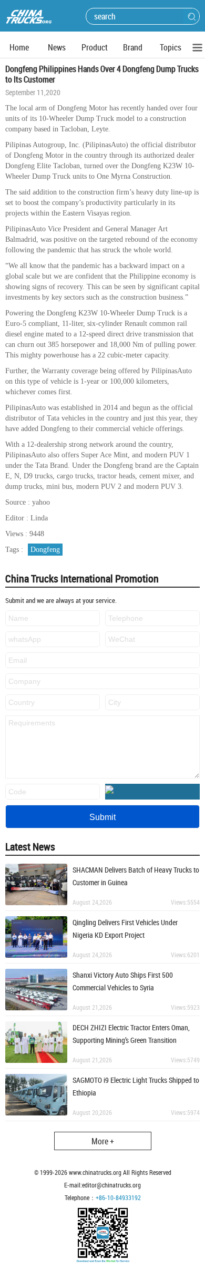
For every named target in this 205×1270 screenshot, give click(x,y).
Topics (170, 47)
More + (102, 1141)
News (57, 47)
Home (19, 47)
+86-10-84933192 (118, 1197)
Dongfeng (45, 550)
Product (94, 47)
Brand (132, 47)
